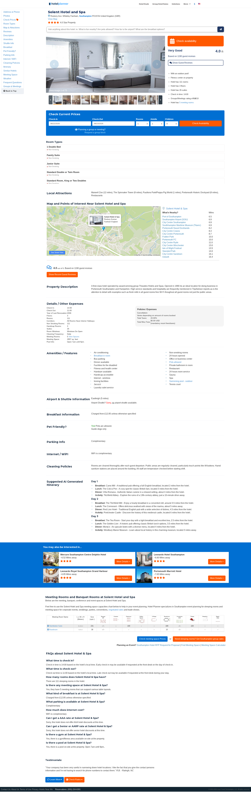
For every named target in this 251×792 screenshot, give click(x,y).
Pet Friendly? (9, 51)
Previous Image (54, 64)
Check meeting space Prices (152, 639)
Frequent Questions (12, 82)
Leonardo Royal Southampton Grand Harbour (84, 571)
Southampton (85, 16)
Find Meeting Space (190, 645)
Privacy (35, 789)
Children (169, 119)
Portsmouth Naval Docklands (175, 228)
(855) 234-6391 (74, 789)
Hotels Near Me (46, 789)
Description (8, 35)
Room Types (9, 23)
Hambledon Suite (55, 626)
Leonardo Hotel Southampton (169, 554)
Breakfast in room (102, 355)
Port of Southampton (171, 216)
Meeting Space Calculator (213, 645)
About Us (15, 789)
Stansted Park (168, 251)
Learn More (55, 779)
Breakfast (7, 47)
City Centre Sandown (172, 254)
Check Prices (9, 20)
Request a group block (95, 132)
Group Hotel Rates (160, 4)
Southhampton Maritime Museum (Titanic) (181, 225)
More (186, 4)
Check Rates (74, 779)
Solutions (176, 4)
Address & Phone (11, 12)
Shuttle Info (8, 43)
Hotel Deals (144, 4)
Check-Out (97, 119)
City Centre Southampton (174, 222)
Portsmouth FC (169, 239)
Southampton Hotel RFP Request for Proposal (158, 645)
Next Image (156, 64)
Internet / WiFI (9, 59)
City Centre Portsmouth (173, 234)
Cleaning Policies (11, 63)
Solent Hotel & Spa (176, 208)
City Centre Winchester (173, 245)
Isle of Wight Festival (172, 248)
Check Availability (200, 123)
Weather (7, 78)
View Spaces (74, 337)
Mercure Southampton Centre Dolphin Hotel (83, 554)
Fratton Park (168, 236)
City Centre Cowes (171, 231)
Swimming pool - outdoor (180, 381)
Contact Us (6, 789)
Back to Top (10, 91)
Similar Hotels (9, 70)
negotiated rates (116, 609)
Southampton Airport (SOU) (175, 219)
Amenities (8, 39)
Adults (153, 119)
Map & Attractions (11, 27)
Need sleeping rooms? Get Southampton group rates (199, 639)
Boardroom (53, 630)
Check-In (53, 119)
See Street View (57, 253)
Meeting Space (10, 74)
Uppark (165, 257)
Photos (6, 16)
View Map (52, 19)
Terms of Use (25, 789)
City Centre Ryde (170, 242)
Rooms (139, 119)
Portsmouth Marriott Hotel (167, 571)
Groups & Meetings (12, 86)
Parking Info (9, 55)
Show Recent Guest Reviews (62, 274)
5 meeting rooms (186, 102)
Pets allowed (175, 362)
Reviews (7, 31)
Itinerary (7, 67)
